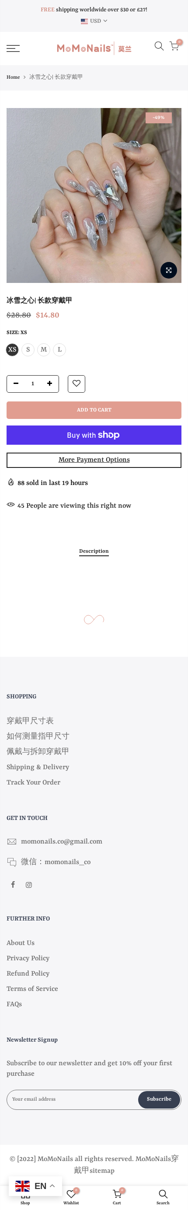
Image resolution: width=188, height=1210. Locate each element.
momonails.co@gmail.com (61, 842)
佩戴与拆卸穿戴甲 (38, 752)
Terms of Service (32, 989)
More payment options (94, 460)
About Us (21, 943)
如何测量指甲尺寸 (38, 737)
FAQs (14, 1004)
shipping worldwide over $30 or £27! (94, 10)
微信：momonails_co (56, 862)
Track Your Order (33, 783)
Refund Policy (28, 974)
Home (13, 77)
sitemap (102, 1171)
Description (94, 551)
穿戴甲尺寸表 (30, 721)
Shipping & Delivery (38, 767)
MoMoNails (153, 1159)
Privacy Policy (28, 958)
